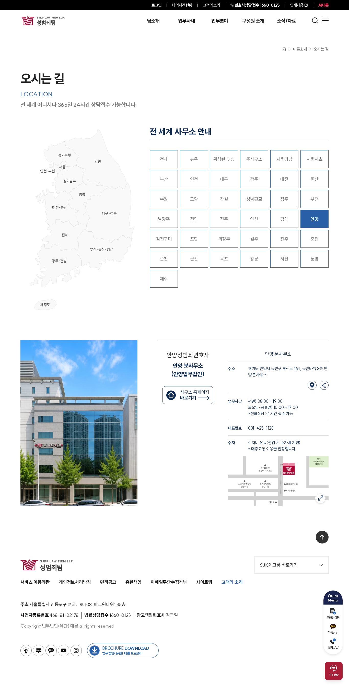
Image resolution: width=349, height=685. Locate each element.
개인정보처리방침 (75, 582)
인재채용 (296, 5)
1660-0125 (257, 5)
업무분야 (219, 20)
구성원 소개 (253, 20)
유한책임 (133, 582)
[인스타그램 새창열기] (76, 650)
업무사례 (186, 20)
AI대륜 (323, 5)
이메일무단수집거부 (169, 582)
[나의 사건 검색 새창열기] (26, 650)
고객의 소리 (211, 5)
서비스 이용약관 (35, 582)
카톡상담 (333, 632)
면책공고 (108, 582)
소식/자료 (286, 20)
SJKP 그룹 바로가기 (279, 565)
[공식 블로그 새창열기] (38, 650)
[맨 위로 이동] (322, 537)
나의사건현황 (182, 5)
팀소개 (153, 20)
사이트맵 (204, 582)
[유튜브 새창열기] (63, 650)
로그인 (156, 5)
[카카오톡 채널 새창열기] (51, 650)
